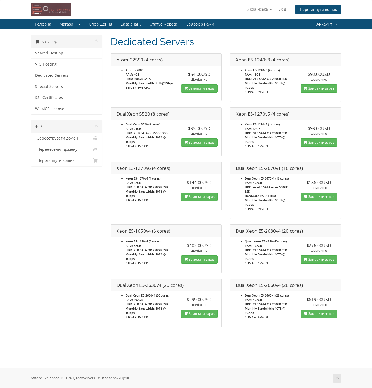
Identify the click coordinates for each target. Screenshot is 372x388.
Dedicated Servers (51, 75)
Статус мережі (164, 24)
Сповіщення (100, 24)
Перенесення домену (56, 149)
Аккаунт (325, 24)
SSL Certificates (49, 97)
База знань (130, 24)
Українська (258, 9)
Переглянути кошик (318, 9)
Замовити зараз (201, 88)
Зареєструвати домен (56, 138)
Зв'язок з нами (200, 24)
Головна (43, 24)
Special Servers (49, 86)
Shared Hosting (49, 53)
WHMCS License (49, 108)
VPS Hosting (46, 64)
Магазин (68, 24)
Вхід (282, 9)
